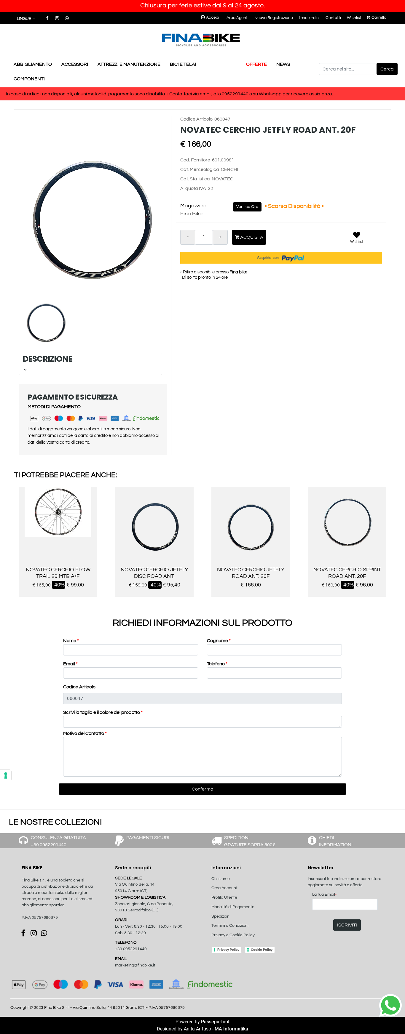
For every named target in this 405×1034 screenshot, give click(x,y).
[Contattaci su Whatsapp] (66, 18)
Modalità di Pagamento (232, 907)
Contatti (333, 18)
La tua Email (324, 894)
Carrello (378, 17)
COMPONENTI (29, 78)
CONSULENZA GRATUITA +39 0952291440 (58, 841)
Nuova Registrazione (273, 18)
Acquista (251, 237)
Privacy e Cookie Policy (233, 935)
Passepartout (215, 1022)
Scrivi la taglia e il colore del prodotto (103, 712)
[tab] (90, 364)
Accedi (212, 17)
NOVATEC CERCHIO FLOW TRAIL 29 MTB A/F (58, 573)
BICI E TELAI (183, 64)
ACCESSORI (74, 64)
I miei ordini (309, 18)
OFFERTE (256, 64)
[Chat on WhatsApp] (390, 1005)
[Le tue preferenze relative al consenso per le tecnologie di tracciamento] (5, 775)
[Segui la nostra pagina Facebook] (47, 18)
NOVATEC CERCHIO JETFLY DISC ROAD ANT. (154, 573)
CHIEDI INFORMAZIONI (336, 841)
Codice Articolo (79, 686)
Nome (71, 640)
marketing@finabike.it (135, 965)
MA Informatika (231, 1029)
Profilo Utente (224, 897)
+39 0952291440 (131, 949)
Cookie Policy (261, 950)
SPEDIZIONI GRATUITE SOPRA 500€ (249, 841)
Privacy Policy (228, 950)
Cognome (219, 640)
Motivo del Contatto (85, 733)
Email (70, 663)
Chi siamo (220, 879)
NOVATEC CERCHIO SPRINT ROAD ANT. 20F (347, 573)
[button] (387, 69)
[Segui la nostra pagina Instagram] (57, 18)
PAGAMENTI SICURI (147, 837)
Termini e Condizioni (229, 926)
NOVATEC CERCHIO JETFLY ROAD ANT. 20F (250, 573)
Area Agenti (237, 18)
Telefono (217, 663)
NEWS (283, 64)
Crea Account (224, 888)
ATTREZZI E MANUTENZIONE (129, 64)
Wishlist (354, 18)
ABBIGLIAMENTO (33, 64)
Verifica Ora (247, 207)
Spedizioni (220, 916)
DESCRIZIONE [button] (90, 358)
